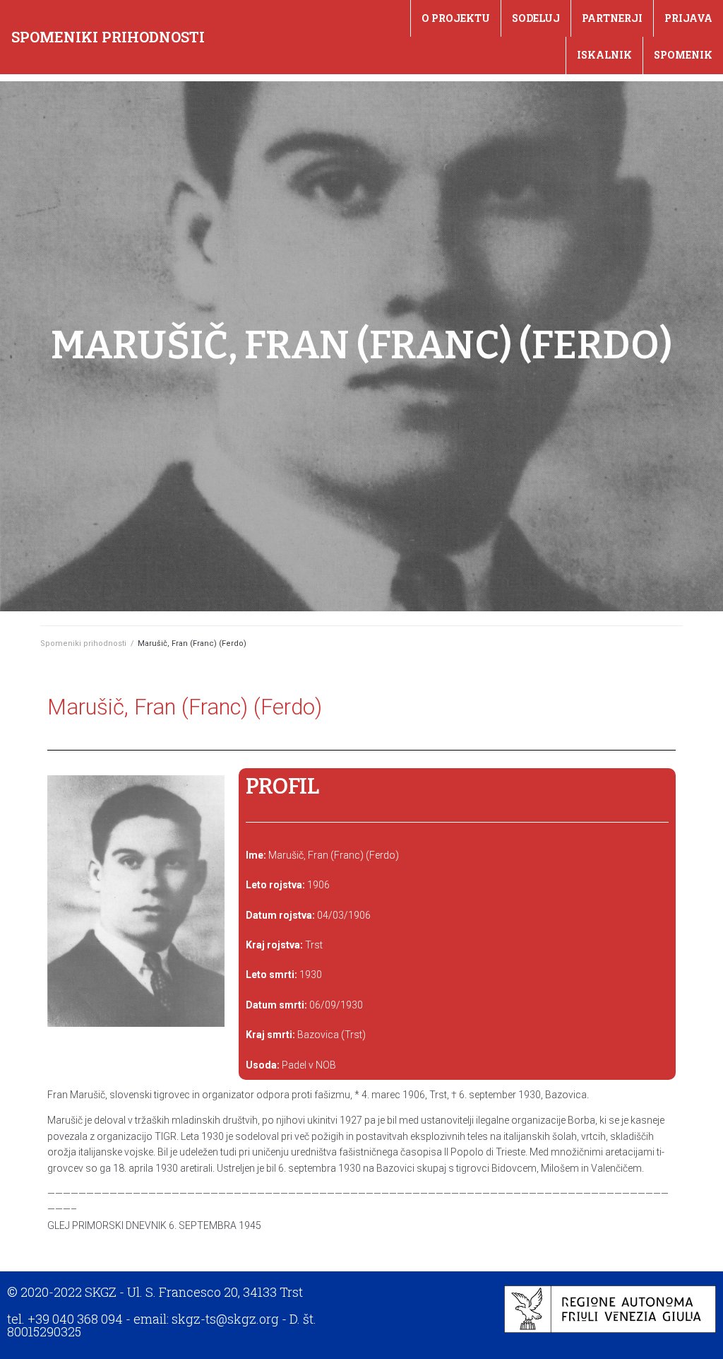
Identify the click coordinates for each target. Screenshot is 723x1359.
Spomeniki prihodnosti (108, 37)
